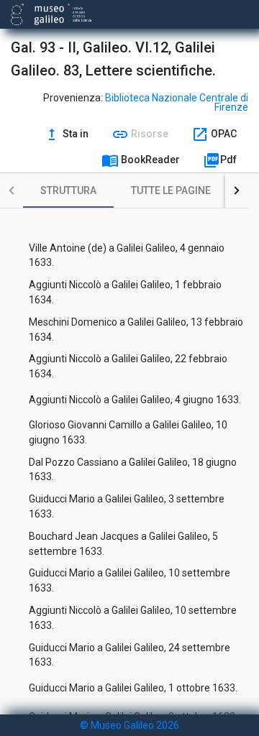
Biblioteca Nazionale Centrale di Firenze (176, 102)
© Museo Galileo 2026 (129, 725)
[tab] (68, 190)
